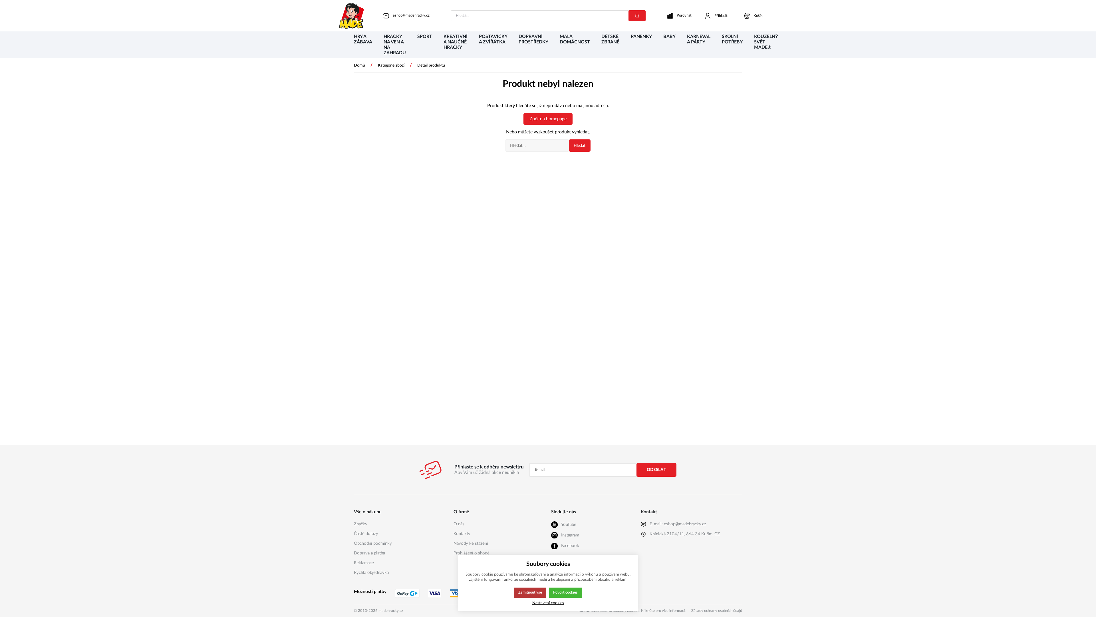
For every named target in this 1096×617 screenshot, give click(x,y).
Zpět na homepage (548, 119)
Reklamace (364, 563)
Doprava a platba (369, 553)
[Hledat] (637, 15)
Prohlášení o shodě (471, 553)
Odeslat (656, 470)
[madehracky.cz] (351, 15)
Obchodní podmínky (373, 543)
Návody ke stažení (471, 543)
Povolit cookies (565, 592)
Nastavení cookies (548, 603)
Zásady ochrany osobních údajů (716, 611)
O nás (459, 524)
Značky (360, 524)
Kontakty (462, 534)
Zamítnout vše (530, 592)
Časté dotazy (366, 534)
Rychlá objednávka (371, 572)
